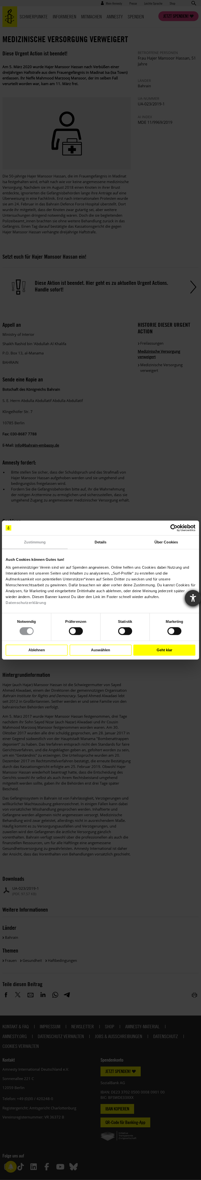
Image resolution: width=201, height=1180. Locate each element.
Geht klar (164, 650)
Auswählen (100, 650)
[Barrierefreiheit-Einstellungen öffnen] (193, 598)
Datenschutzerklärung (26, 602)
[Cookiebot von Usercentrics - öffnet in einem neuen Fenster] (173, 528)
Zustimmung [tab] (35, 542)
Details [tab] (101, 542)
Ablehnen (36, 650)
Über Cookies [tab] (166, 542)
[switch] (76, 631)
